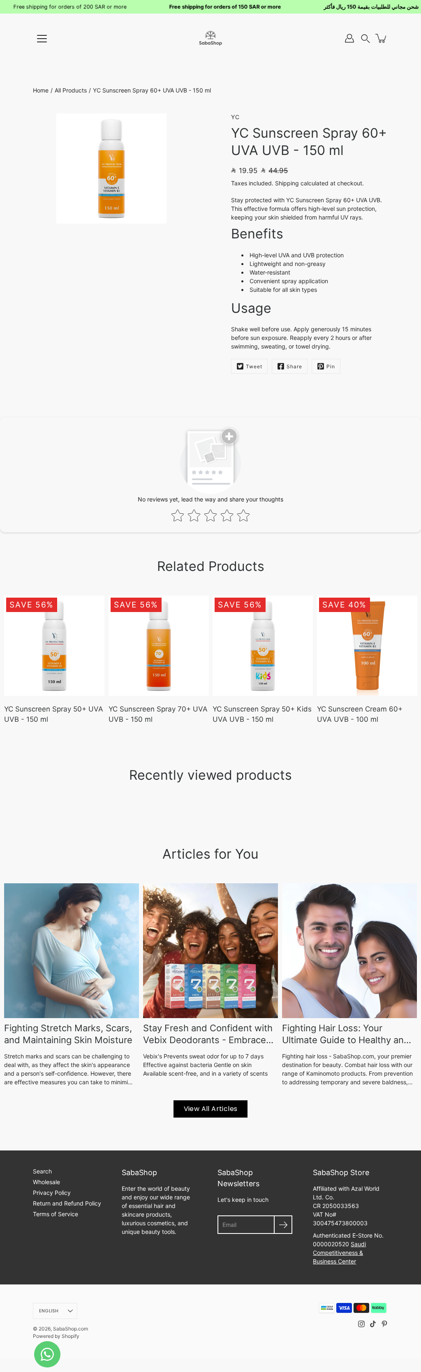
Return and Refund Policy (67, 1203)
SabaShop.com (70, 1329)
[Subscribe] (283, 1224)
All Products (71, 90)
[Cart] (381, 38)
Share (294, 366)
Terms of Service (55, 1213)
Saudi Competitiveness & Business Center (339, 1252)
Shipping (287, 183)
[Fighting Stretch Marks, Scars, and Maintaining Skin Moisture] (71, 950)
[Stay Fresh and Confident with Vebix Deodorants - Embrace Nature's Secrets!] (210, 950)
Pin (330, 366)
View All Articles (211, 1108)
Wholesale (46, 1181)
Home (41, 90)
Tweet (254, 366)
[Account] (349, 38)
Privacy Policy (52, 1192)
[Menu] (42, 38)
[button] (365, 38)
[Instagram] (361, 1324)
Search (42, 1171)
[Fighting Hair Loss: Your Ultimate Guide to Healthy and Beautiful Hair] (349, 950)
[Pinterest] (384, 1324)
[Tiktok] (373, 1324)
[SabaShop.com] (210, 38)
